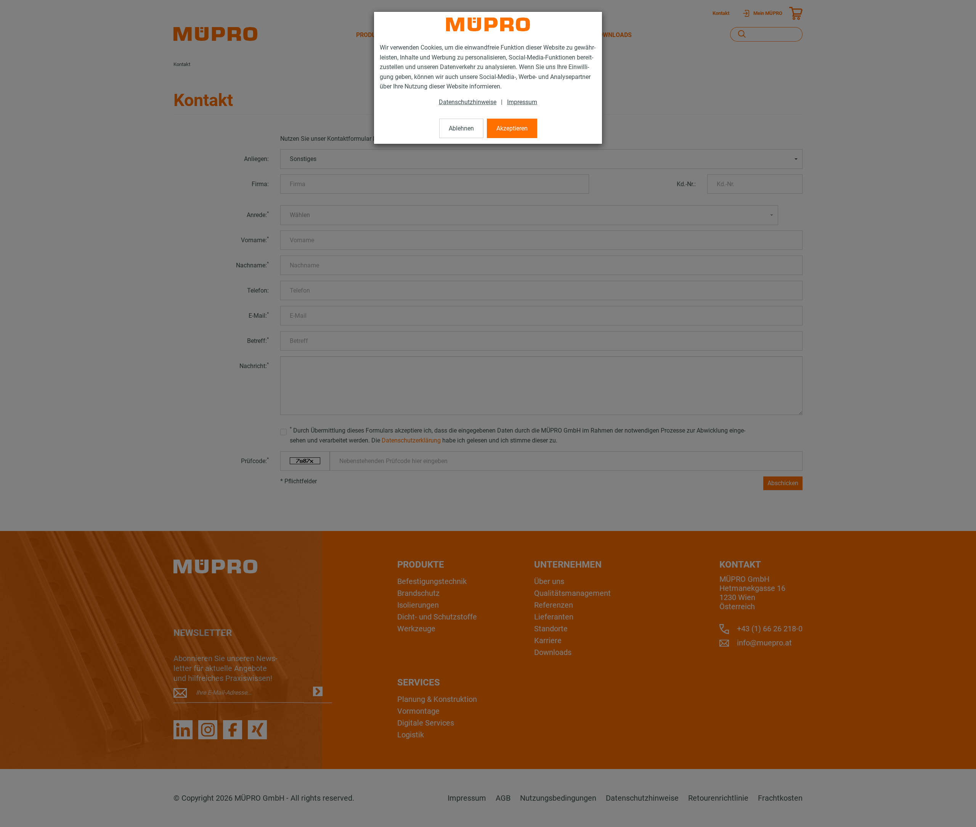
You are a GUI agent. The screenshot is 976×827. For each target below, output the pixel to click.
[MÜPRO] (488, 24)
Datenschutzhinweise (467, 102)
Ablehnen (461, 128)
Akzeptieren (512, 128)
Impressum (522, 102)
